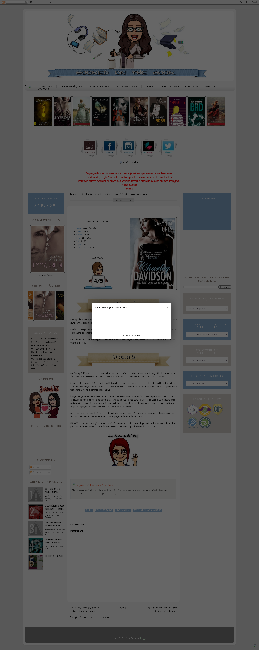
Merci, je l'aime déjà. (132, 335)
